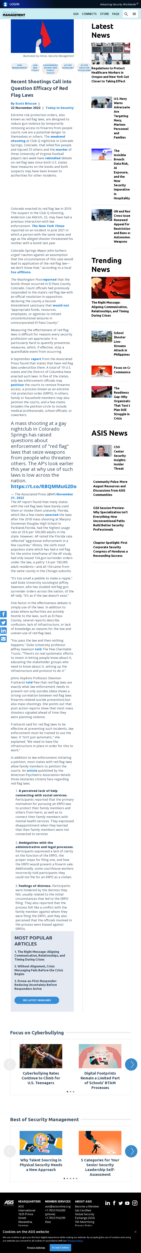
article (32, 770)
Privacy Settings (36, 1247)
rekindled (53, 158)
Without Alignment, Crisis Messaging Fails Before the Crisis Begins (38, 970)
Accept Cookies (60, 1247)
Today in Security (60, 108)
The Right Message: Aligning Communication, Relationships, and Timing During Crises (39, 955)
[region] (70, 1239)
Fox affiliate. (21, 272)
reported (49, 279)
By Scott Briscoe (24, 103)
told (38, 649)
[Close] (135, 1232)
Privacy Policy (83, 1225)
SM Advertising (84, 1222)
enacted (51, 515)
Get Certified (83, 1210)
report (36, 359)
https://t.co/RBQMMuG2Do (44, 486)
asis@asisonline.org (58, 1206)
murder (62, 149)
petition (17, 385)
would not (61, 305)
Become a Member (87, 1206)
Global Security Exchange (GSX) (85, 1216)
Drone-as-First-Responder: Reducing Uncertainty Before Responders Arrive (35, 984)
